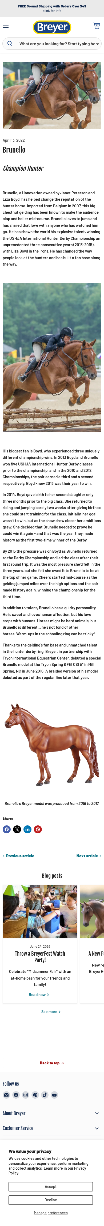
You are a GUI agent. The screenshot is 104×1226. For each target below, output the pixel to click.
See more (49, 1011)
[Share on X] (17, 829)
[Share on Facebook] (7, 829)
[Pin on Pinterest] (38, 829)
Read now (37, 994)
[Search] (10, 43)
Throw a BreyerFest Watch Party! (40, 957)
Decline (51, 1200)
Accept (51, 1186)
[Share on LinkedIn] (27, 829)
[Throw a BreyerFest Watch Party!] (40, 911)
